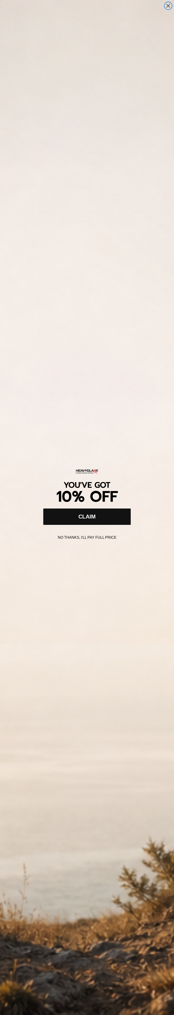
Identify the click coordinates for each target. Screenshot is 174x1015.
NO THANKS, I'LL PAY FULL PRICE (87, 537)
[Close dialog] (168, 6)
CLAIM (87, 517)
